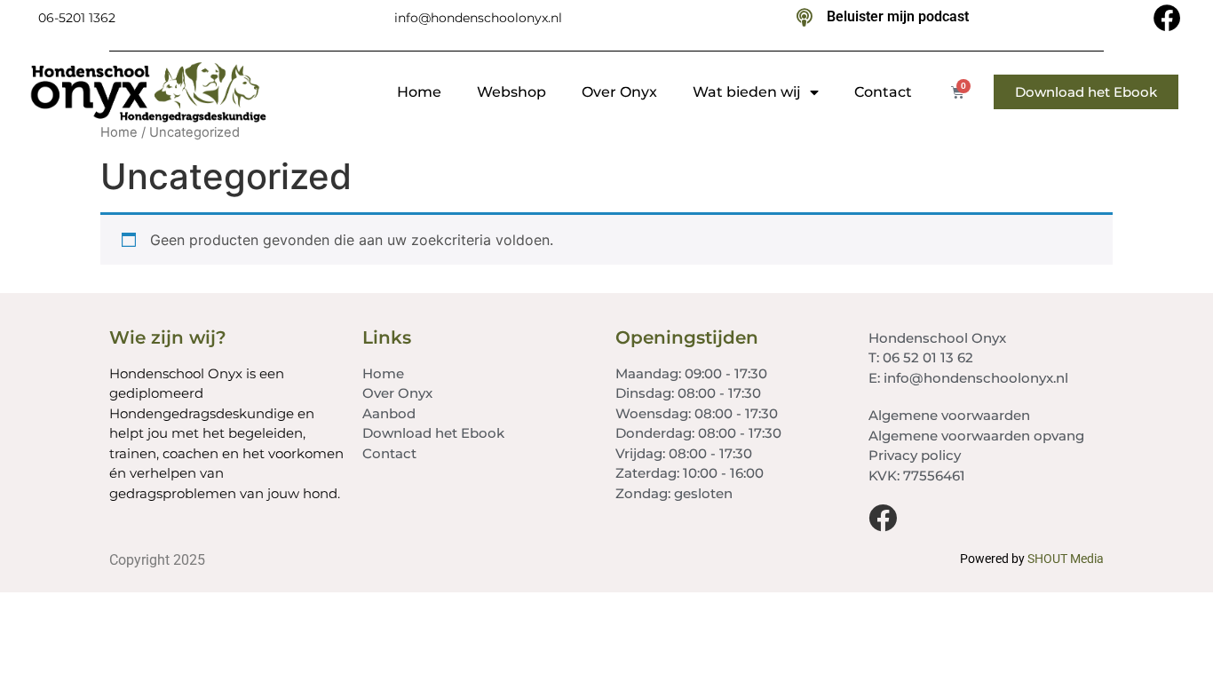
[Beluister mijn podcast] (804, 18)
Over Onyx (619, 91)
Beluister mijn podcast (898, 16)
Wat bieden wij (747, 91)
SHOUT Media (1065, 558)
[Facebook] (1167, 18)
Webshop (511, 91)
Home (419, 91)
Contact (883, 91)
